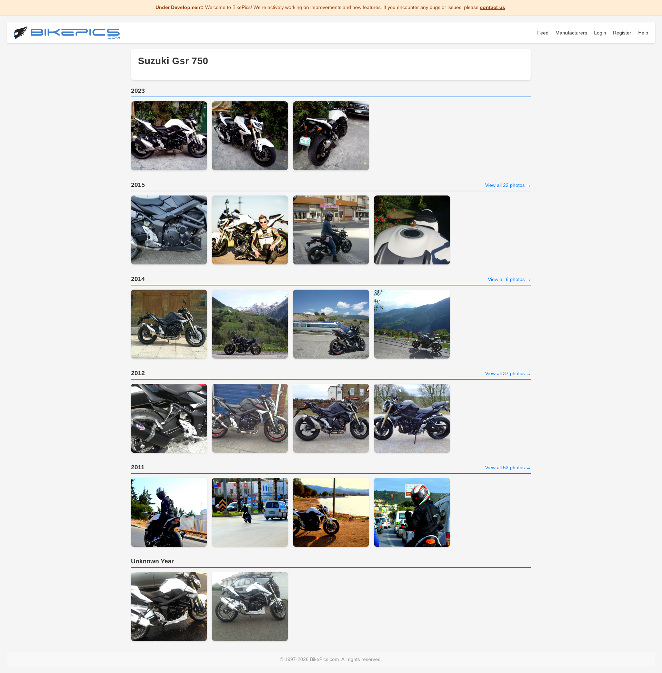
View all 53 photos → (508, 467)
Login (600, 33)
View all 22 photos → (508, 185)
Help (643, 33)
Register (622, 33)
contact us (492, 7)
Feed (543, 33)
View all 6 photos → (509, 279)
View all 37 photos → (508, 373)
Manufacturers (571, 33)
